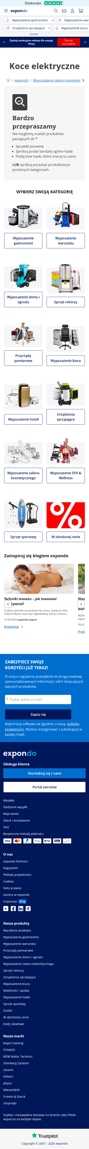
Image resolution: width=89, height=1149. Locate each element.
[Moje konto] (72, 11)
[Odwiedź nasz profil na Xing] (28, 910)
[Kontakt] (64, 11)
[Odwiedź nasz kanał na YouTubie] (5, 910)
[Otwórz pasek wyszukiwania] (56, 11)
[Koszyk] (81, 11)
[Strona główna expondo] (8, 80)
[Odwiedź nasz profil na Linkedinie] (20, 910)
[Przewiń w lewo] (4, 42)
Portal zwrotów (44, 787)
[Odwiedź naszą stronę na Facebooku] (13, 910)
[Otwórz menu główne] (5, 10)
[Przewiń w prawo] (85, 42)
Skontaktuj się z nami (44, 773)
